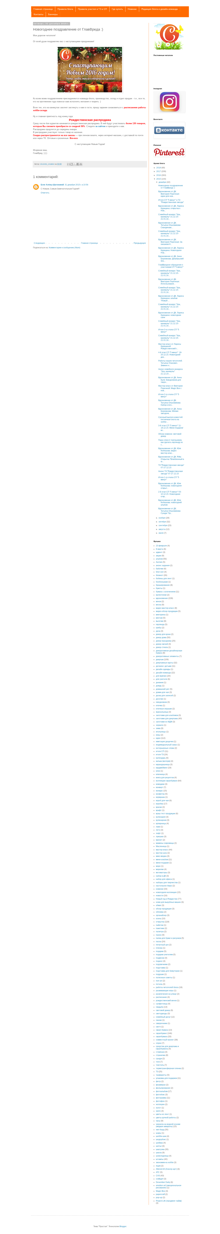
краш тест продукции (165, 813)
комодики (160, 784)
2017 (158, 171)
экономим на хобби (164, 1162)
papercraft (160, 1194)
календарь (161, 758)
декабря (163, 182)
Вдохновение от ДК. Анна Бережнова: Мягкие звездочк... (170, 411)
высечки (159, 621)
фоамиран (161, 1085)
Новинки (132, 9)
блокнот (159, 575)
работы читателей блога (167, 987)
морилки (160, 869)
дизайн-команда (163, 673)
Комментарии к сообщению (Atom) (64, 247)
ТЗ (157, 1071)
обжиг (158, 905)
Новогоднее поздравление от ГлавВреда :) (170, 186)
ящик (158, 1166)
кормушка (160, 797)
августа (162, 529)
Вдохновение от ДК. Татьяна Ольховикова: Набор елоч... (169, 402)
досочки (159, 699)
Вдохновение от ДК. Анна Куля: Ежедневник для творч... (170, 379)
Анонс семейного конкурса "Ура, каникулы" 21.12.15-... (170, 371)
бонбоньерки (162, 582)
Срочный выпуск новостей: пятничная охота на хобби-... (170, 419)
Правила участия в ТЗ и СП (92, 9)
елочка (159, 705)
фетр (158, 1081)
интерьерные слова (165, 748)
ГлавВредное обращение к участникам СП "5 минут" (170, 266)
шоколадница (162, 1156)
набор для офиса (164, 879)
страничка (160, 1055)
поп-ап (159, 981)
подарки (159, 951)
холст (158, 1108)
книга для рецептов (165, 777)
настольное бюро (164, 886)
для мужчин (161, 676)
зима (158, 728)
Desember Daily (163, 1182)
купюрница (161, 823)
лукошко (159, 836)
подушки (160, 974)
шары (158, 1133)
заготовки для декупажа (167, 718)
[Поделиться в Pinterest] (80, 164)
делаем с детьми (163, 666)
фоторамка (161, 1098)
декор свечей (162, 644)
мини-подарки (162, 863)
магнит (159, 840)
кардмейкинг (161, 768)
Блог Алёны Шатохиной (52, 185)
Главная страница (43, 9)
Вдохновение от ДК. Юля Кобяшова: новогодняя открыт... (170, 485)
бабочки (159, 569)
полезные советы (164, 977)
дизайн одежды (163, 669)
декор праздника (163, 641)
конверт (159, 787)
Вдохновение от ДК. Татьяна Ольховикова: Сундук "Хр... (169, 510)
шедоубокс (161, 1139)
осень (158, 918)
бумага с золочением (165, 592)
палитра (160, 931)
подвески (160, 958)
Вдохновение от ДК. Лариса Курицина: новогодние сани (171, 315)
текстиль (160, 1065)
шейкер (159, 1143)
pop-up (159, 1197)
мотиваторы (161, 872)
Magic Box (160, 1191)
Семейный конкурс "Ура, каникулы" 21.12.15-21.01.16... (169, 216)
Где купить (117, 9)
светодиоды (161, 1013)
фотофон (160, 1101)
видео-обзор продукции (167, 611)
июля (161, 533)
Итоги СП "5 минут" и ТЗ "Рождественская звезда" (171, 201)
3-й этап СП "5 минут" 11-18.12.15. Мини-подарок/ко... (170, 427)
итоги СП (160, 751)
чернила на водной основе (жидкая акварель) (168, 1125)
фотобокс (160, 1094)
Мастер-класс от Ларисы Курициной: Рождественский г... (169, 346)
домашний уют (162, 689)
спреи (158, 1043)
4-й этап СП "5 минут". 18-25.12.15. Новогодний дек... (170, 354)
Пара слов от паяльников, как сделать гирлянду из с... (170, 442)
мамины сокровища (165, 843)
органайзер (161, 915)
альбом (159, 559)
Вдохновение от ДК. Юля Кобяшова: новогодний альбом (170, 502)
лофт (158, 833)
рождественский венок (166, 1000)
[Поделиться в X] (74, 164)
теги (158, 1062)
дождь (159, 686)
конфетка (160, 794)
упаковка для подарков (166, 1078)
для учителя (161, 679)
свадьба (159, 1007)
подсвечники (161, 964)
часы (158, 1121)
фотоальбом (161, 1091)
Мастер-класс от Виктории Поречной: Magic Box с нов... (170, 388)
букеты (159, 588)
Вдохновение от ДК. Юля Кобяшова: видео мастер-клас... (169, 450)
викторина (160, 615)
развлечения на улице (166, 994)
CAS (158, 1176)
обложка (159, 912)
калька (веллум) (163, 761)
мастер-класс (162, 850)
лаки (158, 827)
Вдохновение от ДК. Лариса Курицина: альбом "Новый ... (171, 298)
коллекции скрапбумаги (166, 781)
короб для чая (162, 800)
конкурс (159, 791)
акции (158, 556)
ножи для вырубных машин (168, 902)
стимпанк (160, 1052)
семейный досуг (163, 1017)
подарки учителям (164, 954)
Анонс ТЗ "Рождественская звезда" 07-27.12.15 (170, 472)
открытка (160, 922)
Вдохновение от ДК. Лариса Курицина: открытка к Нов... (171, 208)
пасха (158, 941)
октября (163, 522)
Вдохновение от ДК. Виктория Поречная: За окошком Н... (170, 241)
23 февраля (161, 546)
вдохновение (162, 598)
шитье (159, 1146)
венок (158, 601)
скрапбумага (161, 1036)
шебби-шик (161, 1136)
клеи (158, 771)
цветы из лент (162, 1114)
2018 (158, 168)
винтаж (159, 618)
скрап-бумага (162, 1030)
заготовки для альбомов (167, 715)
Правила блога (65, 9)
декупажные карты (164, 663)
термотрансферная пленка (168, 1068)
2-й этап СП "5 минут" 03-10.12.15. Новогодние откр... (170, 494)
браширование (163, 585)
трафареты (161, 1075)
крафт (159, 810)
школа (159, 1153)
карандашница (163, 764)
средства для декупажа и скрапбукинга (167, 1047)
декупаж (159, 659)
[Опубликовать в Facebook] (77, 164)
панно (159, 935)
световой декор (163, 1010)
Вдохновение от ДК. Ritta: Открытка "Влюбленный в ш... (171, 459)
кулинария (161, 817)
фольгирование (163, 1088)
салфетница (161, 1004)
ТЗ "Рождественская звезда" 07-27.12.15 (171, 466)
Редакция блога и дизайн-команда (159, 9)
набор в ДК (161, 876)
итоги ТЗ (160, 754)
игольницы (161, 732)
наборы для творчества (167, 882)
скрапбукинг (161, 1033)
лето (158, 830)
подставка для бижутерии (168, 971)
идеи (158, 738)
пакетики (160, 928)
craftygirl (159, 1179)
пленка (159, 948)
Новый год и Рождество (166, 899)
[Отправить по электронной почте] (68, 164)
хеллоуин (160, 1104)
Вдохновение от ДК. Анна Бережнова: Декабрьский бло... (171, 258)
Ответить (45, 193)
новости (159, 895)
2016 (158, 175)
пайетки (159, 925)
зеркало (159, 725)
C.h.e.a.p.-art (157, 23)
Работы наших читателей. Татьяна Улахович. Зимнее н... (170, 363)
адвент (159, 552)
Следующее (39, 243)
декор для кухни (163, 634)
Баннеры (53, 14)
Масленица (161, 846)
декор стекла (162, 647)
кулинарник (161, 820)
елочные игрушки (164, 709)
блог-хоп (160, 572)
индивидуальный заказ (166, 745)
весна (158, 605)
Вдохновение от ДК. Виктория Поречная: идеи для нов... (169, 193)
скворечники (161, 1023)
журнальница (162, 712)
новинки (159, 889)
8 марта (159, 549)
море (158, 866)
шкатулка (160, 1149)
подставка (160, 968)
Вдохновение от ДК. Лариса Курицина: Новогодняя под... (171, 250)
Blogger (123, 1226)
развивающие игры (164, 990)
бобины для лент (164, 578)
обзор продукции (164, 909)
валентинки (161, 595)
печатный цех (162, 945)
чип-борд (160, 1130)
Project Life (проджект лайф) (169, 1201)
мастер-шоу (161, 853)
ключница (160, 774)
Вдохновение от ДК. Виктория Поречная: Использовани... (169, 281)
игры (158, 735)
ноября (162, 518)
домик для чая (162, 692)
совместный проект (165, 1040)
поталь (159, 984)
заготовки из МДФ (164, 722)
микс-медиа (161, 856)
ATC (158, 1172)
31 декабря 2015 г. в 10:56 (76, 185)
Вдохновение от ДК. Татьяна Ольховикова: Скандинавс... (169, 225)
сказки (159, 1020)
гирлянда (160, 624)
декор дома (161, 637)
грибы (158, 628)
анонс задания (163, 565)
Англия (159, 562)
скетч (158, 1027)
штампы (159, 1159)
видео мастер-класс (165, 608)
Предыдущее (140, 243)
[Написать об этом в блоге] (71, 164)
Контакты (38, 14)
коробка (159, 804)
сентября (163, 525)
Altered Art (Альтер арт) (166, 1169)
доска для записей (164, 695)
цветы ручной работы (166, 1117)
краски (159, 807)
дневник (159, 682)
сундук (159, 1058)
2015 (158, 179)
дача (158, 631)
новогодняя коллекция (166, 892)
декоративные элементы (167, 656)
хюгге (158, 1111)
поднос (159, 961)
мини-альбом (162, 859)
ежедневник (161, 702)
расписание (161, 997)
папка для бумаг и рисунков (168, 938)
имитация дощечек (164, 741)
